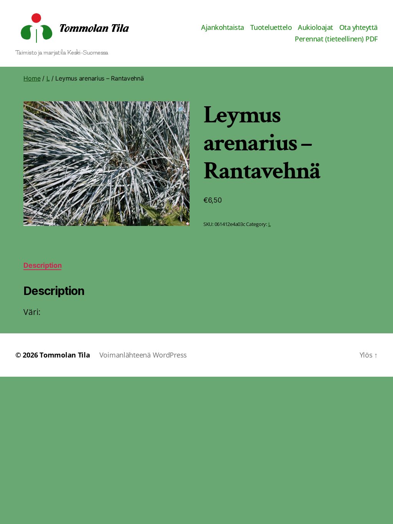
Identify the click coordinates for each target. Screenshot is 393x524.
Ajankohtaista (222, 27)
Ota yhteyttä (358, 27)
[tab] (42, 265)
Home (31, 78)
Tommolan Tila (65, 354)
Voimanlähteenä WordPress (143, 354)
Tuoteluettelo (271, 27)
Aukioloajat (315, 27)
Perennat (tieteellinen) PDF (336, 39)
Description (42, 265)
